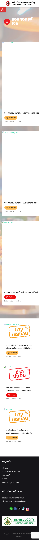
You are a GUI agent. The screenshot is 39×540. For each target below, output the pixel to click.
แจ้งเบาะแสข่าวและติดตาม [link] (11, 471)
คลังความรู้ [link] (6, 475)
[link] (3, 9)
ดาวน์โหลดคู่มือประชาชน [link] (10, 482)
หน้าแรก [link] (5, 468)
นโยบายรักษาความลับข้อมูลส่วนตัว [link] (14, 501)
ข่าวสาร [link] (4, 478)
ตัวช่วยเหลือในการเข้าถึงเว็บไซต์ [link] (13, 498)
